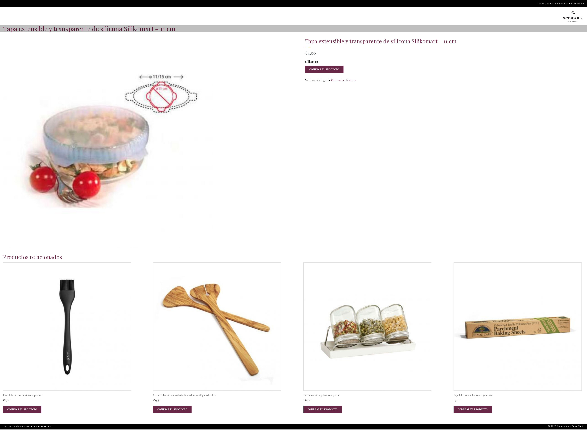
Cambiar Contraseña (557, 3)
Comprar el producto (324, 69)
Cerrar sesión (576, 3)
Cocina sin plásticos (343, 80)
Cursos (540, 3)
